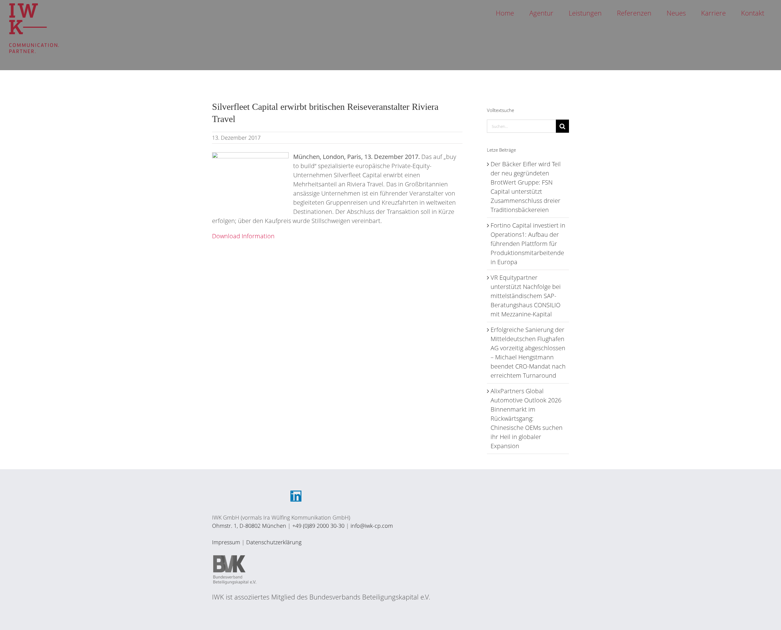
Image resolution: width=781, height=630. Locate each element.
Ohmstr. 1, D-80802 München (249, 525)
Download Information (243, 236)
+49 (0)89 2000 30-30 (318, 525)
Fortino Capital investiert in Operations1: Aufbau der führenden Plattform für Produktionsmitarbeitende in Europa (528, 243)
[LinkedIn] (295, 496)
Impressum (226, 542)
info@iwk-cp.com (372, 525)
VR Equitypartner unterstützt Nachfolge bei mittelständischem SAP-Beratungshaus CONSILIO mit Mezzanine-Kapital (526, 295)
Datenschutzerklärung (273, 542)
